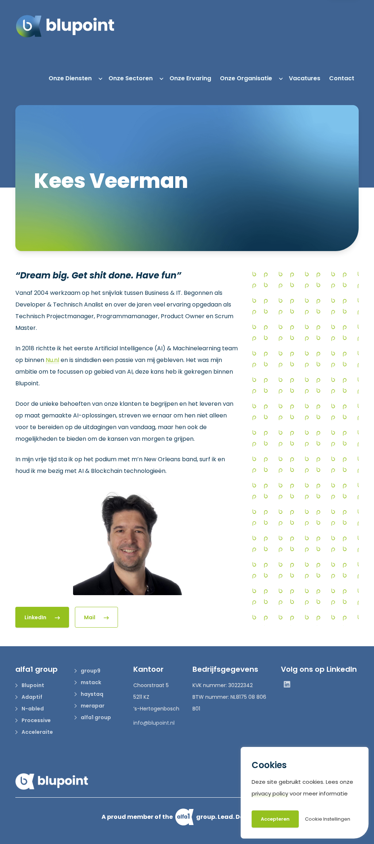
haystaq (91, 694)
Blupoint (32, 685)
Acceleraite (36, 732)
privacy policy (270, 793)
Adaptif (31, 697)
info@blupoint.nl (154, 723)
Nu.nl (52, 360)
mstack (90, 682)
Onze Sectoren (130, 78)
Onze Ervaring (190, 78)
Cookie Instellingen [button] (327, 819)
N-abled (32, 708)
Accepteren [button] (275, 819)
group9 (90, 670)
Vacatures (304, 78)
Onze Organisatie (246, 78)
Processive (35, 720)
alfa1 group (95, 717)
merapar (92, 705)
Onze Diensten (70, 78)
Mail (90, 617)
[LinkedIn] (287, 685)
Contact (341, 78)
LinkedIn (35, 617)
